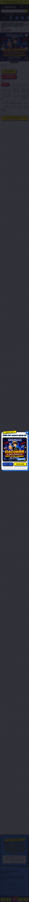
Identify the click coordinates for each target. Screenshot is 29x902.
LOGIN (8, 464)
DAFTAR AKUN (20, 464)
